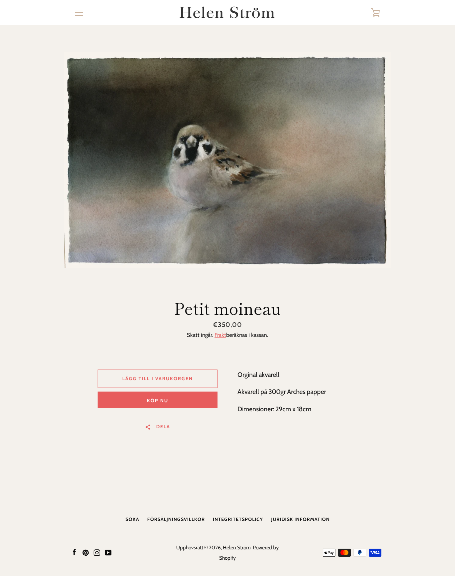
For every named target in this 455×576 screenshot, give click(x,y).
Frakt (220, 335)
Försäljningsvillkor (176, 519)
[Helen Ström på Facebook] (74, 552)
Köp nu (157, 401)
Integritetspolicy (238, 519)
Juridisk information (300, 519)
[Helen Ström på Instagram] (97, 552)
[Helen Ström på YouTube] (108, 552)
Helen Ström (236, 547)
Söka (132, 519)
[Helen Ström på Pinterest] (85, 552)
